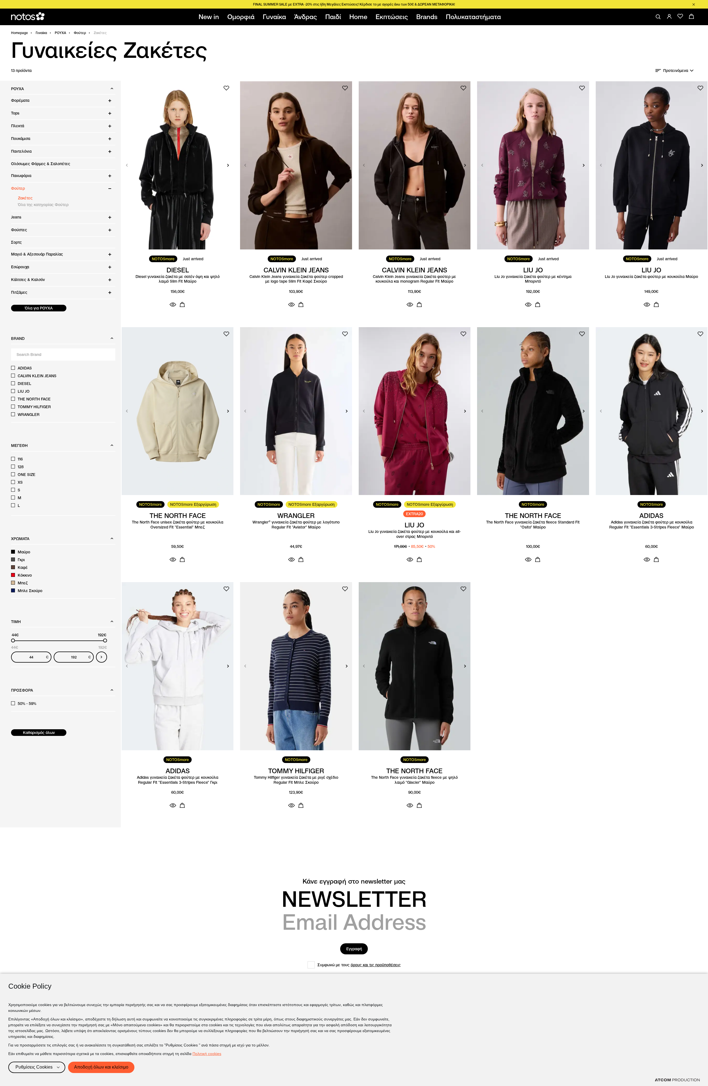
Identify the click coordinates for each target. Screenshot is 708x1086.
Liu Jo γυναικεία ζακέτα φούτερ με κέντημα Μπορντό (532, 279)
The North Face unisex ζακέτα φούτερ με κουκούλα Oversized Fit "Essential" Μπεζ (177, 525)
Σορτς (16, 242)
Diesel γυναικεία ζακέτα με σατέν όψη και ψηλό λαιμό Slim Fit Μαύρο (178, 279)
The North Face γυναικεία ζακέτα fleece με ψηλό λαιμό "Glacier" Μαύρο (414, 780)
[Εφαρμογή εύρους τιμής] (101, 657)
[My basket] (691, 16)
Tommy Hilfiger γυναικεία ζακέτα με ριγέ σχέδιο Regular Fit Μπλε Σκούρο (296, 780)
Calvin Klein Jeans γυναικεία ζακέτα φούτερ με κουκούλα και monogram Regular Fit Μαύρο (414, 279)
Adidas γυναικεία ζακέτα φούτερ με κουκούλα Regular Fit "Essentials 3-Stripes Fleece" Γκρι (177, 780)
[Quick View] (173, 304)
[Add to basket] (182, 304)
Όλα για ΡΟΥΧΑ (39, 308)
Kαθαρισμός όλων (39, 732)
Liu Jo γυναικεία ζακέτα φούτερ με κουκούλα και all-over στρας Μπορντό (414, 534)
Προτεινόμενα (675, 70)
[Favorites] (680, 16)
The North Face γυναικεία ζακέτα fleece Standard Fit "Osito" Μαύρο (533, 525)
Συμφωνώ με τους (359, 964)
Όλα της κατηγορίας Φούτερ (43, 204)
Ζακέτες (25, 198)
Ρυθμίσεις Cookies (34, 1067)
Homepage (19, 33)
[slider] (13, 640)
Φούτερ (80, 33)
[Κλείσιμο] (693, 4)
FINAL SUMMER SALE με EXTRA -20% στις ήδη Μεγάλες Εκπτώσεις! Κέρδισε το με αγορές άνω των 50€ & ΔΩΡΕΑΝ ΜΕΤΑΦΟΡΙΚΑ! (354, 4)
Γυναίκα (41, 33)
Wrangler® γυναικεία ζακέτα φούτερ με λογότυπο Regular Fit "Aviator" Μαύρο (296, 525)
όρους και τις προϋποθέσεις (376, 964)
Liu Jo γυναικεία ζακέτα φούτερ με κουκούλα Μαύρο (651, 276)
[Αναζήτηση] (658, 16)
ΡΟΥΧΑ (60, 33)
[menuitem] (210, 17)
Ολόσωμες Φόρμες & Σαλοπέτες (40, 163)
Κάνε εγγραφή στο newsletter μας (354, 881)
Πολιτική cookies (206, 1053)
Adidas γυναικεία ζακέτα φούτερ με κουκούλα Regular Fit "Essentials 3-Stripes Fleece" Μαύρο (651, 525)
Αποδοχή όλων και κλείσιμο (101, 1067)
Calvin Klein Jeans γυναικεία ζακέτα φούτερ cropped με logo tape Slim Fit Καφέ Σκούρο (296, 279)
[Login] (669, 16)
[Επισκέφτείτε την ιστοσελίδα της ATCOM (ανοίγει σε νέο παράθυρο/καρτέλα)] (677, 1080)
